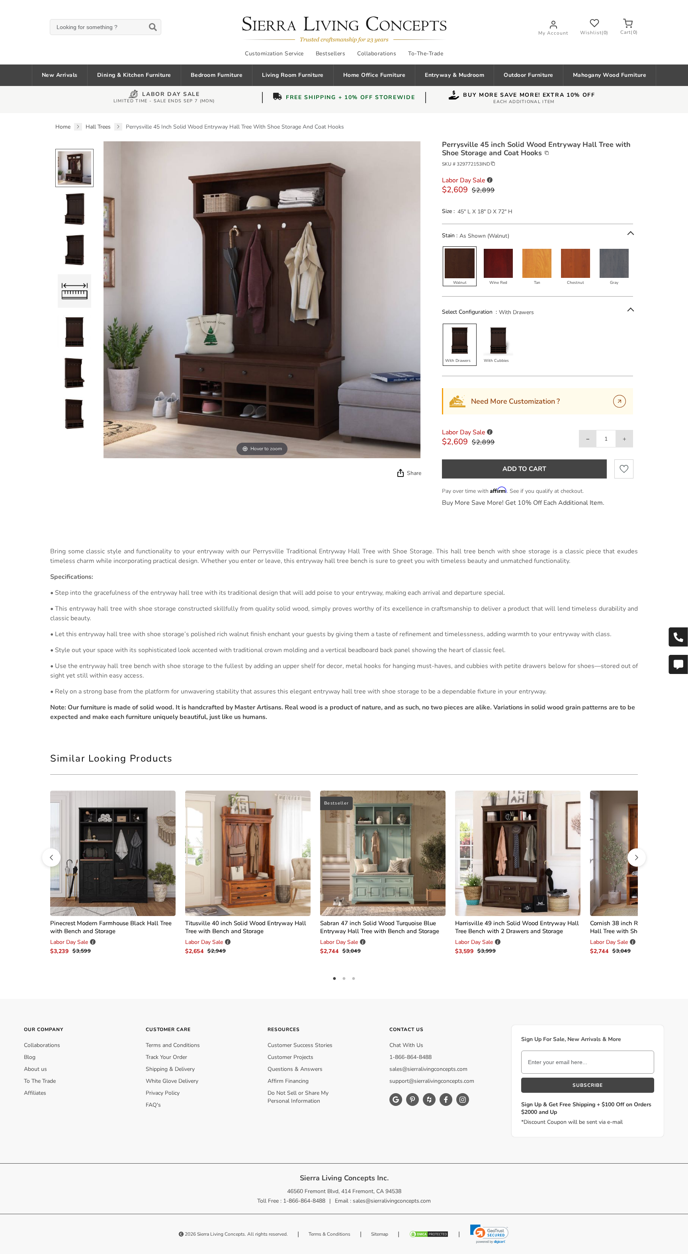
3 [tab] (354, 979)
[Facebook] (446, 1099)
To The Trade (40, 1081)
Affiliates (35, 1093)
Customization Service (274, 53)
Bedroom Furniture (217, 75)
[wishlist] (623, 469)
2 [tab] (344, 979)
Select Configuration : (469, 312)
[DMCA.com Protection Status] (429, 1234)
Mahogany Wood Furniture (610, 75)
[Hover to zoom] (262, 299)
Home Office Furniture (374, 75)
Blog (29, 1057)
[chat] (678, 664)
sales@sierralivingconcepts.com (428, 1069)
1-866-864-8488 (410, 1057)
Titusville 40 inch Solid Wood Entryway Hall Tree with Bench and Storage (245, 927)
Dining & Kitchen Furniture (134, 75)
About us (35, 1069)
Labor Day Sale (171, 95)
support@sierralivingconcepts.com (431, 1081)
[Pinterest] (412, 1099)
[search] (105, 27)
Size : (448, 211)
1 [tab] (334, 979)
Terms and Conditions (173, 1045)
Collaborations (376, 53)
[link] (489, 1234)
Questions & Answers (295, 1069)
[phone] (678, 637)
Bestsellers (331, 53)
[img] (400, 473)
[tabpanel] (344, 634)
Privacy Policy (163, 1093)
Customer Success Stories (300, 1045)
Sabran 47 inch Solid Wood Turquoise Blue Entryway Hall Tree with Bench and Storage (379, 927)
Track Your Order (166, 1057)
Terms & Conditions (329, 1234)
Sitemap (379, 1234)
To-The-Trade (425, 53)
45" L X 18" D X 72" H (484, 211)
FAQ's (153, 1105)
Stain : (449, 235)
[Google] (395, 1099)
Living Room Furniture (293, 75)
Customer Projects (290, 1057)
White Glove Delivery (172, 1081)
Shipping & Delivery (170, 1069)
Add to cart (524, 469)
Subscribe (588, 1085)
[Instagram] (462, 1099)
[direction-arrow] (51, 857)
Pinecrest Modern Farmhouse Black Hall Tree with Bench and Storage (111, 927)
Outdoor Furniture (528, 75)
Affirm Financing (288, 1081)
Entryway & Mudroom (454, 75)
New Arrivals (60, 75)
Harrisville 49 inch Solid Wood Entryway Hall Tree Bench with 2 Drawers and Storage (517, 927)
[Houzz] (429, 1099)
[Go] (619, 401)
